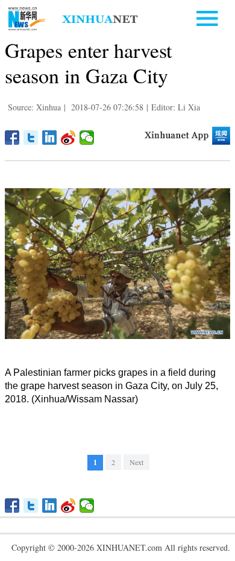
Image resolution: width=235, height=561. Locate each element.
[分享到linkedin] (49, 137)
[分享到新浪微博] (68, 137)
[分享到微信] (87, 137)
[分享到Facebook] (12, 137)
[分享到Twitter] (31, 137)
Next (136, 462)
